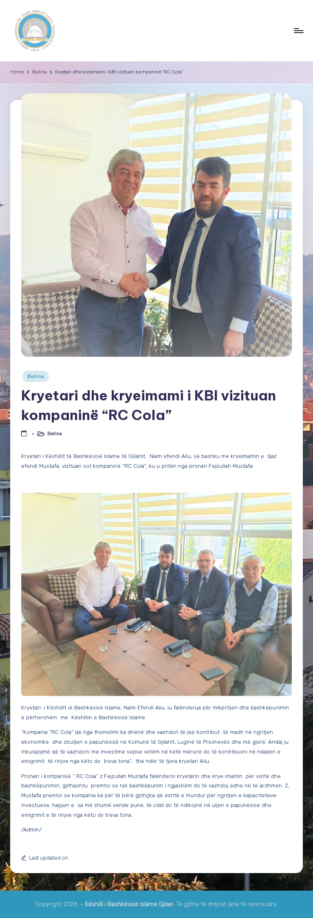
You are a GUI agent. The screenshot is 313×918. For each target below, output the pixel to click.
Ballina (35, 376)
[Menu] (298, 30)
